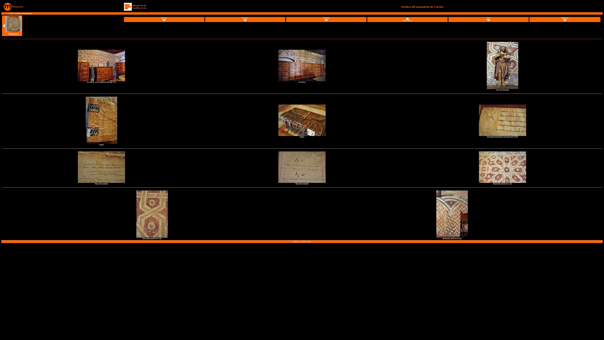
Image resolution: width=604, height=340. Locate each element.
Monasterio (407, 20)
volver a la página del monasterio (20, 13)
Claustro (245, 18)
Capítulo (326, 18)
